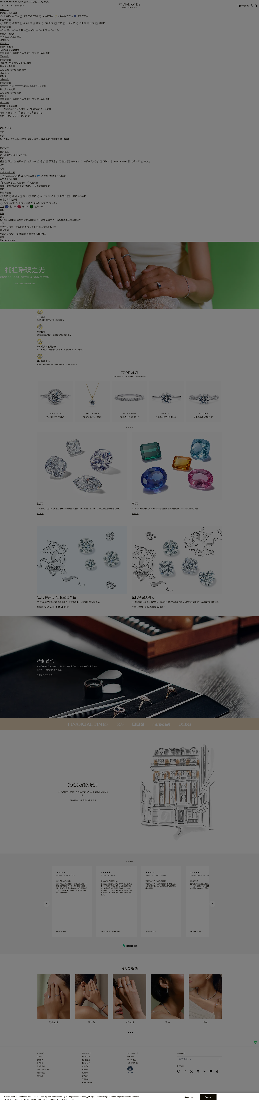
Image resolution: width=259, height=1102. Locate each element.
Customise (188, 1097)
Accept (208, 1097)
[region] (129, 1097)
